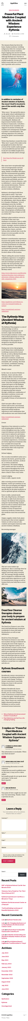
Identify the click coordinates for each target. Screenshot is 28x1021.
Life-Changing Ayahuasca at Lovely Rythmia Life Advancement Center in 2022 (14, 924)
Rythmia (4, 1002)
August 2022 (6, 982)
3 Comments (15, 36)
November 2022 (7, 974)
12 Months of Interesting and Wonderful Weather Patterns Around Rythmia (14, 936)
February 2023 (7, 964)
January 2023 (6, 967)
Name (4, 833)
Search (3, 871)
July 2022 (5, 985)
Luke (9, 34)
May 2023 (5, 960)
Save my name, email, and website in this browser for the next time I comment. (13, 855)
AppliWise (14, 3)
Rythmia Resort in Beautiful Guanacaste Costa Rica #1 (13, 930)
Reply (3, 757)
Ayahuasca (5, 999)
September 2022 (7, 978)
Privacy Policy (5, 1018)
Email (3, 840)
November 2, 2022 (19, 34)
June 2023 (5, 956)
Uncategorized (14, 10)
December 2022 (7, 971)
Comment (5, 818)
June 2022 (5, 989)
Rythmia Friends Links (14, 920)
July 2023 (5, 953)
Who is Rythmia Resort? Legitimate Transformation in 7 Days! (14, 942)
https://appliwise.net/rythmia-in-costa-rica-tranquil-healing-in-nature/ (12, 304)
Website (4, 847)
